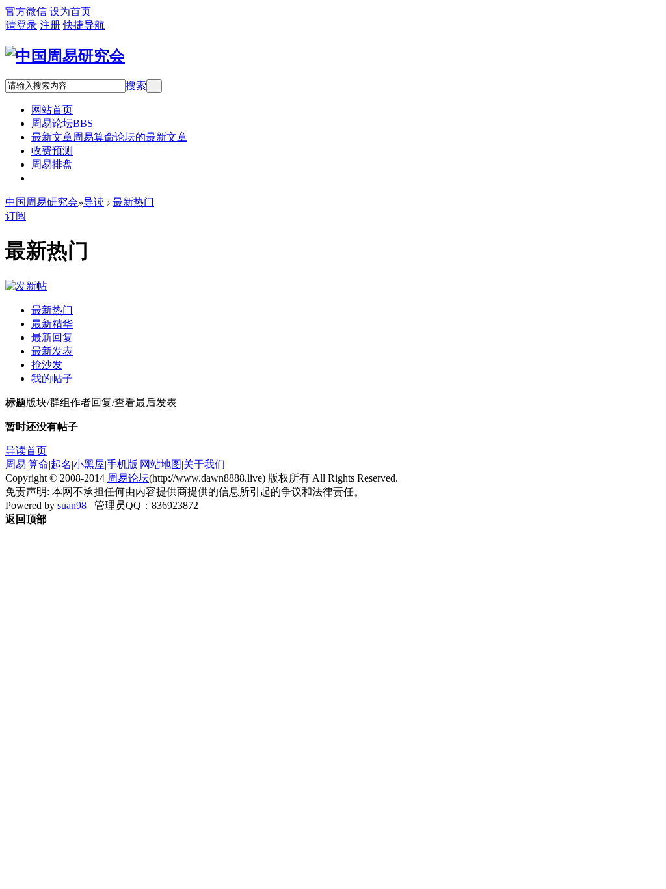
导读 (93, 202)
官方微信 (26, 11)
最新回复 (52, 337)
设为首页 (70, 11)
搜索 (136, 85)
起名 (61, 464)
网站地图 (160, 464)
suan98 (72, 505)
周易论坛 (62, 123)
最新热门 (133, 202)
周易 (15, 464)
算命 (38, 464)
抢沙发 (46, 364)
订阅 (15, 215)
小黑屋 (89, 464)
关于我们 (204, 464)
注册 (50, 25)
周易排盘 (52, 164)
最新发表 (52, 351)
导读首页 (26, 450)
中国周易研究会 (41, 202)
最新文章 (109, 137)
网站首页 (52, 109)
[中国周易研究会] (65, 56)
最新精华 (52, 323)
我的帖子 (52, 378)
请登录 (21, 25)
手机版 (122, 464)
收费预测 (52, 150)
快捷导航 (84, 25)
